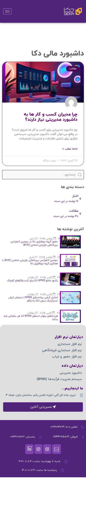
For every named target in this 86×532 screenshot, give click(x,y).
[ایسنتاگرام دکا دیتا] (38, 449)
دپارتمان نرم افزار (68, 337)
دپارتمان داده (72, 365)
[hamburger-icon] (7, 11)
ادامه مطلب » (69, 149)
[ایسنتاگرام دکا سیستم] (47, 449)
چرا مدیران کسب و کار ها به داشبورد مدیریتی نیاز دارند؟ (50, 117)
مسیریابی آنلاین (41, 407)
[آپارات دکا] (56, 449)
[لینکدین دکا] (29, 449)
